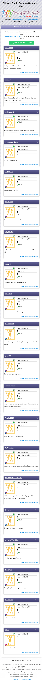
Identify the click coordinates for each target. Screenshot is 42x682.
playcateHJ (9, 232)
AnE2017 (8, 294)
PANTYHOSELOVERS (13, 478)
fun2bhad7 (9, 172)
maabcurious (10, 386)
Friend (36, 72)
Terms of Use (16, 679)
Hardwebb (9, 202)
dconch (7, 510)
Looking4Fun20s (11, 540)
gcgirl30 (8, 356)
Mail (26, 72)
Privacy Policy (26, 679)
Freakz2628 (9, 418)
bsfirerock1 (9, 112)
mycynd (8, 264)
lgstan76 (8, 80)
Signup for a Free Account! (21, 43)
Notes (31, 72)
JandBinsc (9, 48)
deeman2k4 (9, 324)
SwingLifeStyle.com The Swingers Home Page (24, 20)
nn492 (7, 630)
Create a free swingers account (13, 36)
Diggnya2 (8, 570)
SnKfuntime (9, 448)
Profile (22, 72)
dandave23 (9, 600)
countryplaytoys (11, 142)
